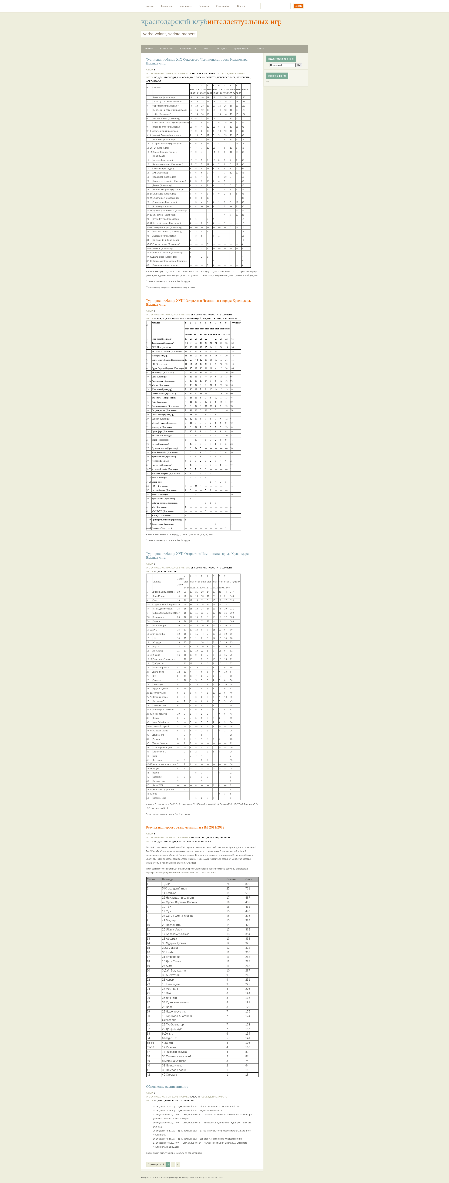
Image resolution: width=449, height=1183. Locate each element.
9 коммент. (226, 568)
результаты (243, 77)
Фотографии (223, 6)
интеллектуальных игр (244, 21)
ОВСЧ (207, 48)
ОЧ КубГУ (222, 48)
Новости (149, 48)
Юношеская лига (188, 48)
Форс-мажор (153, 81)
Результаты (185, 6)
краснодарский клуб (174, 21)
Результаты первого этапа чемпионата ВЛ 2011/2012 (185, 827)
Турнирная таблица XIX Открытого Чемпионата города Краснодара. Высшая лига (197, 61)
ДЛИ (160, 77)
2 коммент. (226, 314)
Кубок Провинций (190, 318)
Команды (166, 6)
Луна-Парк (183, 77)
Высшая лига (166, 48)
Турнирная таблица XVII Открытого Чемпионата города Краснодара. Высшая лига (198, 555)
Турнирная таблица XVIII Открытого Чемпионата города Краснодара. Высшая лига (198, 302)
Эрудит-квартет (242, 48)
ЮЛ (192, 1100)
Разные (260, 48)
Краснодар (170, 77)
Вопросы (204, 6)
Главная (149, 6)
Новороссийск (226, 77)
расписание (182, 1100)
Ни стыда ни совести (203, 77)
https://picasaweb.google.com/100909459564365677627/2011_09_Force (181, 872)
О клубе (241, 6)
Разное (169, 1100)
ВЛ (155, 77)
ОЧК (204, 318)
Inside (157, 318)
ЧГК (209, 841)
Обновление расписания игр (167, 1086)
